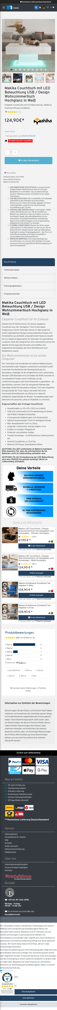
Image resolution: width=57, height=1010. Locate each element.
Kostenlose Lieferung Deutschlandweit (30, 2)
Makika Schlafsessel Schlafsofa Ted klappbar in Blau (34, 584)
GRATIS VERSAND (28, 136)
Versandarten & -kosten (15, 837)
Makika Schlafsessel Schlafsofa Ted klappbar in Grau (34, 606)
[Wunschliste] (48, 7)
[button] (11, 70)
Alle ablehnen (28, 998)
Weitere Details (11, 278)
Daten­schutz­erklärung (14, 849)
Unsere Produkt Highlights (16, 867)
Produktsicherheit (12, 294)
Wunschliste (11, 173)
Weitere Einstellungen (8, 986)
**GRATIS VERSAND (43, 550)
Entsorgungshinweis (13, 286)
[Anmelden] (40, 7)
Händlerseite (10, 852)
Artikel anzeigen (36, 573)
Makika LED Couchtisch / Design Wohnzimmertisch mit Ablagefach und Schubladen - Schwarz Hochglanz (36, 531)
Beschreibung (10, 262)
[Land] (44, 7)
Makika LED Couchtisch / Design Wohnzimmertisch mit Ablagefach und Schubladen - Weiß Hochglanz (36, 558)
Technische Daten (11, 270)
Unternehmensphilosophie (16, 864)
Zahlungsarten (11, 834)
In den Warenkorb (29, 160)
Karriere (8, 870)
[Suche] (36, 7)
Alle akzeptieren (28, 992)
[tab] (28, 262)
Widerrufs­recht (11, 846)
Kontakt (8, 843)
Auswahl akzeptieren (28, 1004)
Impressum (35, 962)
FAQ (6, 840)
